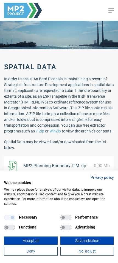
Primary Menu (111, 10)
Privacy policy (102, 177)
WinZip (55, 131)
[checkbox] (9, 217)
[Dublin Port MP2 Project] (23, 10)
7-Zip (40, 131)
